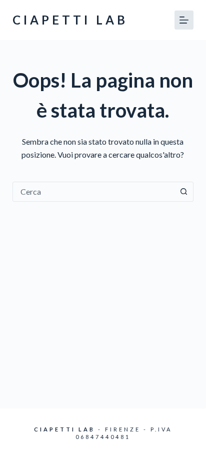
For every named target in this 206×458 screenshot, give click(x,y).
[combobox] (93, 192)
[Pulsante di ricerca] (183, 191)
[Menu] (184, 20)
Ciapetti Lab (70, 20)
